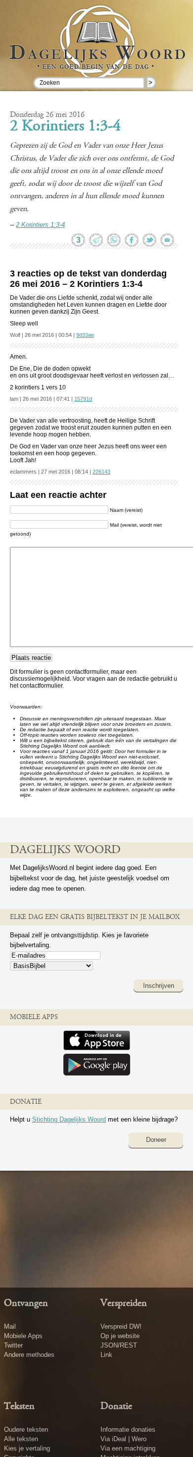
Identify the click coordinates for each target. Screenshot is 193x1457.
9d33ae (85, 335)
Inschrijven (158, 985)
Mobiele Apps (23, 1336)
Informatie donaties (127, 1429)
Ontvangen (26, 1303)
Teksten (19, 1406)
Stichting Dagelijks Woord (69, 1119)
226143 (101, 472)
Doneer (156, 1139)
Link (106, 1354)
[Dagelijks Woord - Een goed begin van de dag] (96, 49)
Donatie (116, 1406)
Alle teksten (21, 1439)
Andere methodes (29, 1354)
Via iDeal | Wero (123, 1439)
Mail (10, 1326)
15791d (83, 399)
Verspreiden (123, 1303)
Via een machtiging (127, 1448)
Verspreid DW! (121, 1326)
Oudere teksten (26, 1429)
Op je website (120, 1336)
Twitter (13, 1345)
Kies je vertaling (27, 1448)
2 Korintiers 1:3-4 (65, 127)
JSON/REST (118, 1345)
